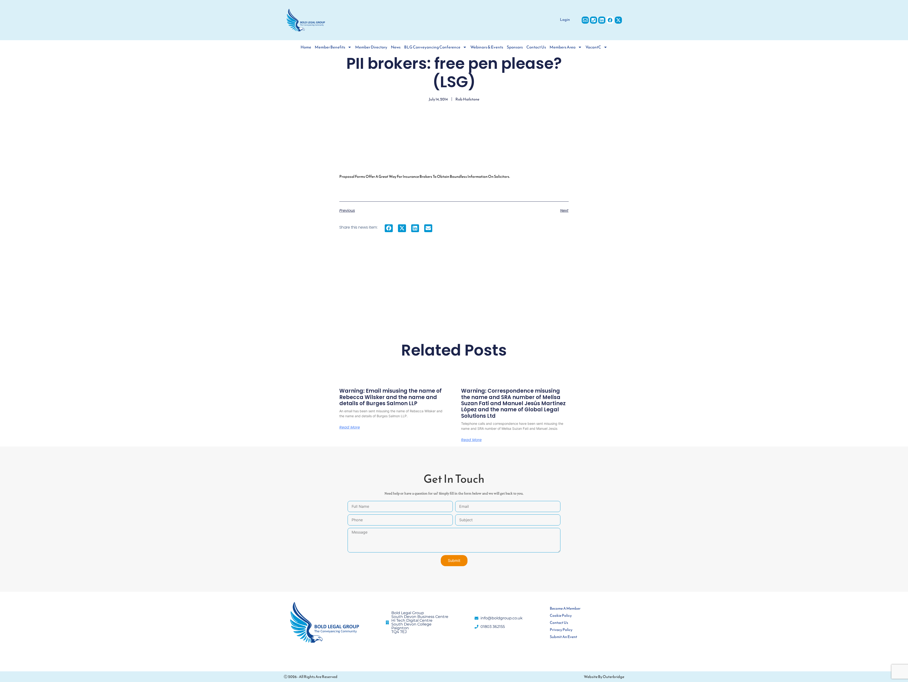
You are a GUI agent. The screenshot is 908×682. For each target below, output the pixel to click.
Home (306, 47)
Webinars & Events (486, 47)
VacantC (593, 47)
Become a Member (565, 608)
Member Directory (371, 47)
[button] (389, 228)
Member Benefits (330, 47)
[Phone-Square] (593, 20)
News (396, 47)
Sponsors (515, 47)
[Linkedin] (601, 20)
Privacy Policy (561, 629)
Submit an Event (563, 636)
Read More (349, 427)
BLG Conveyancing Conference (432, 47)
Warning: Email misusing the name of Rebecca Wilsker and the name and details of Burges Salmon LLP (390, 397)
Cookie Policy (561, 615)
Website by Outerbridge (604, 676)
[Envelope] (585, 20)
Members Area (563, 47)
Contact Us (536, 47)
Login (565, 19)
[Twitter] (618, 20)
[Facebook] (610, 20)
